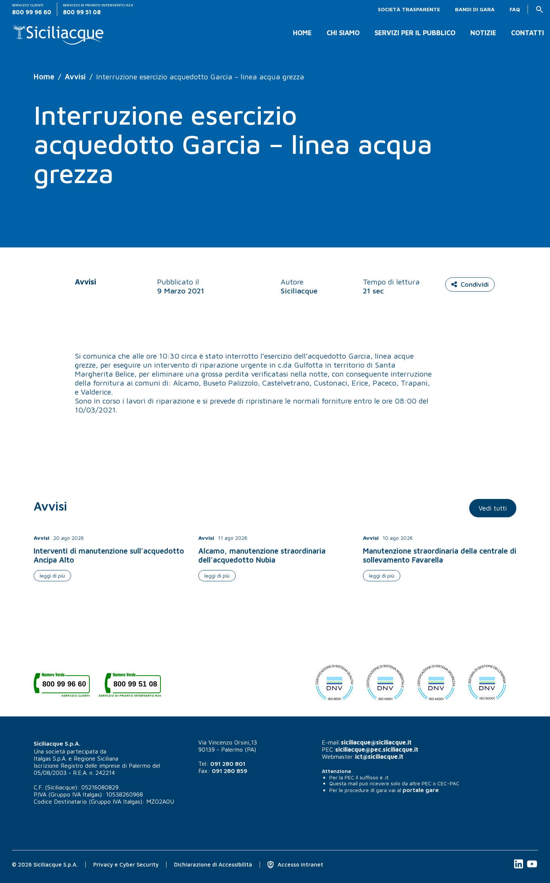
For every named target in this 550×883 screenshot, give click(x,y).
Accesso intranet (299, 864)
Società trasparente (409, 9)
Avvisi (75, 76)
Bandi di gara (475, 9)
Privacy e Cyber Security (126, 864)
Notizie (483, 33)
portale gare (421, 789)
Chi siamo (343, 33)
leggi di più (52, 575)
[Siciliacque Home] (58, 31)
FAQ (515, 9)
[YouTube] (532, 868)
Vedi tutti (493, 508)
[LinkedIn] (519, 868)
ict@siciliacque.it (379, 756)
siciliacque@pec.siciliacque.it (376, 749)
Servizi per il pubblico (415, 33)
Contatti (527, 33)
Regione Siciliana (96, 758)
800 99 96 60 (66, 687)
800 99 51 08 (133, 687)
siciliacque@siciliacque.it (376, 742)
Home (302, 33)
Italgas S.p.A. (50, 758)
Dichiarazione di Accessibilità (213, 864)
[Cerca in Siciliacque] (539, 9)
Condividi (475, 284)
